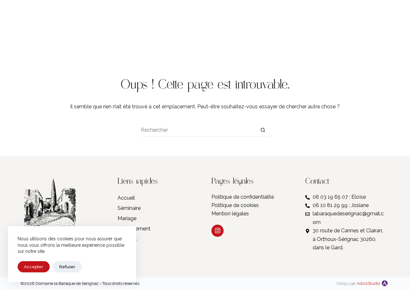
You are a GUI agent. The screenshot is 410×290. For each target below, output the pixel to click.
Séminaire (66, 28)
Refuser (67, 266)
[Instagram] (334, 29)
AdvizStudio (368, 283)
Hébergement (134, 229)
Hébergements (105, 28)
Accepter (33, 266)
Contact (376, 28)
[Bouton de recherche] (262, 130)
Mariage (33, 28)
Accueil (126, 198)
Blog (353, 28)
